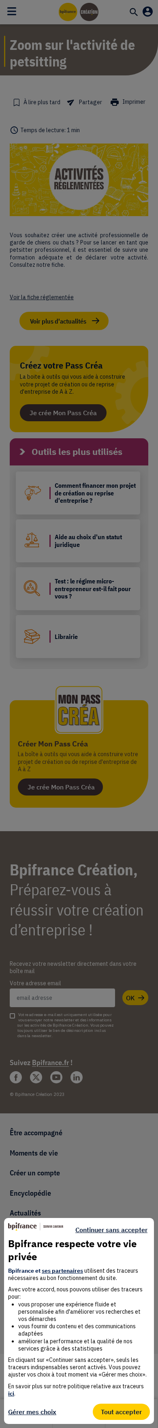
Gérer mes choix (32, 1412)
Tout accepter (121, 1412)
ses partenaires (62, 1270)
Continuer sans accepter (111, 1230)
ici (11, 1393)
